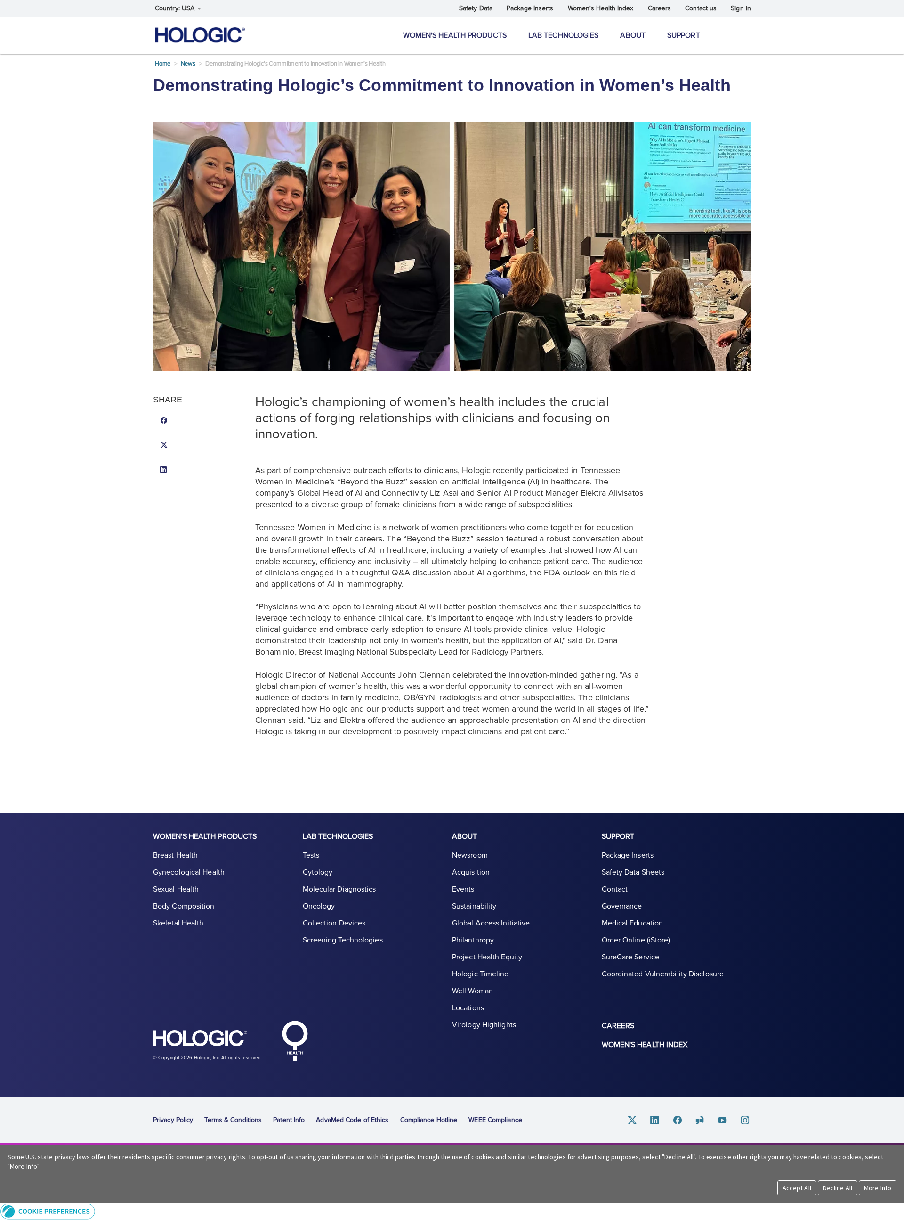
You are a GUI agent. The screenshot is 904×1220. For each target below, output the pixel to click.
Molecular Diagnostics (339, 889)
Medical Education (632, 923)
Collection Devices (334, 923)
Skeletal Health (178, 923)
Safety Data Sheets (633, 872)
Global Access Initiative (491, 923)
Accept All (797, 1188)
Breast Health (175, 855)
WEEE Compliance (495, 1120)
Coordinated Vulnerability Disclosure (663, 974)
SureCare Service (631, 957)
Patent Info (289, 1120)
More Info (877, 1188)
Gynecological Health (189, 872)
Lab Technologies (563, 35)
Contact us (701, 8)
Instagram (745, 1120)
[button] (452, 1211)
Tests (311, 855)
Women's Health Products (455, 35)
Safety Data (475, 8)
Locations (468, 1008)
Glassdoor (700, 1120)
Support (683, 35)
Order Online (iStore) (636, 940)
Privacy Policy (173, 1120)
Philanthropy (473, 940)
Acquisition (471, 872)
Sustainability (474, 906)
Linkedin (655, 1120)
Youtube (722, 1120)
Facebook (677, 1120)
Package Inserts (530, 8)
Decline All (837, 1188)
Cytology (318, 872)
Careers (659, 8)
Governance (622, 906)
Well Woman (472, 991)
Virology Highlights (484, 1025)
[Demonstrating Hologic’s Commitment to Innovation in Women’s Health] (200, 421)
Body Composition (184, 906)
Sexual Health (176, 889)
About (633, 35)
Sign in (741, 8)
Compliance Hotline (429, 1120)
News (188, 63)
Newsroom (470, 855)
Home (162, 63)
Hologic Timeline (480, 974)
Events (463, 889)
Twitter (632, 1120)
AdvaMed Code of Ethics (352, 1120)
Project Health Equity (487, 957)
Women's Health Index (601, 8)
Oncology (319, 906)
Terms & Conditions (233, 1120)
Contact (615, 889)
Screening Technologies (343, 940)
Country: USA (175, 8)
